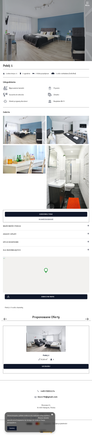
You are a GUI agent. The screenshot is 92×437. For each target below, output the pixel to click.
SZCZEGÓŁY (46, 366)
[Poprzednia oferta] (5, 319)
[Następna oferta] (87, 319)
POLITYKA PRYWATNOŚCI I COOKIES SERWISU (22, 418)
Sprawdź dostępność (46, 219)
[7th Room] (46, 384)
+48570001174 (47, 391)
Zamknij (11, 428)
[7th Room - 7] (68, 177)
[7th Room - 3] (68, 130)
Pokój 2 (46, 355)
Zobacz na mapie (47, 297)
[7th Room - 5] (24, 160)
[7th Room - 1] (24, 130)
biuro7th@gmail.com (47, 397)
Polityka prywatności (59, 424)
